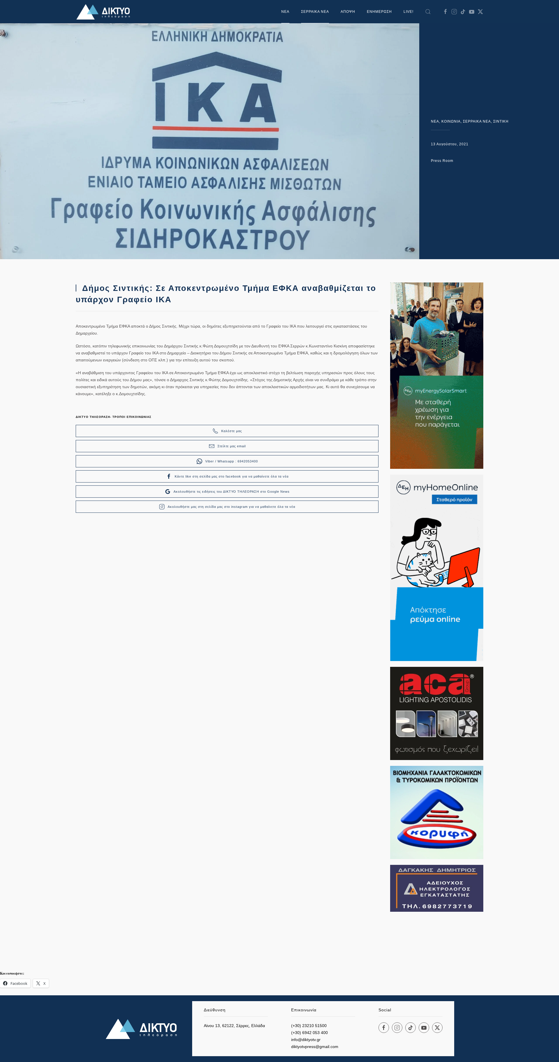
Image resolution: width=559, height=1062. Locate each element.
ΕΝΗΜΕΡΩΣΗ (379, 12)
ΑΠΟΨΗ (348, 12)
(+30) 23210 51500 (309, 1025)
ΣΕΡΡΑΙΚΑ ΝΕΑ (315, 12)
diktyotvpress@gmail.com (314, 1046)
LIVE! (408, 12)
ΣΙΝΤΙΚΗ (501, 121)
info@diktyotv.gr (306, 1039)
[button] (428, 11)
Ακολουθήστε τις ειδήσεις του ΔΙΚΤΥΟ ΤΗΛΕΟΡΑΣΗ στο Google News (232, 491)
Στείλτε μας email (231, 446)
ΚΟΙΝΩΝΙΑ (451, 121)
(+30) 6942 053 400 (309, 1032)
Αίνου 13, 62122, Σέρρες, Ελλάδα (234, 1025)
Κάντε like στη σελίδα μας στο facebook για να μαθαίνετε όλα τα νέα (232, 476)
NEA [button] (285, 12)
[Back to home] (105, 11)
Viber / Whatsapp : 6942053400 (231, 461)
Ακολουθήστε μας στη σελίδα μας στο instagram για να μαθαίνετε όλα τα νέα (231, 506)
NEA (435, 121)
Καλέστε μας (231, 431)
